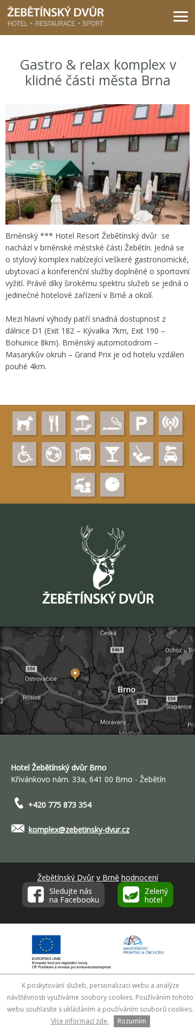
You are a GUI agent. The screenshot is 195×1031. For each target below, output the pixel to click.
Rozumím (132, 1021)
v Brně (107, 877)
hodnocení (139, 877)
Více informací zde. (80, 1021)
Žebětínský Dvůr (65, 877)
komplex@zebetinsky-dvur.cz (79, 829)
